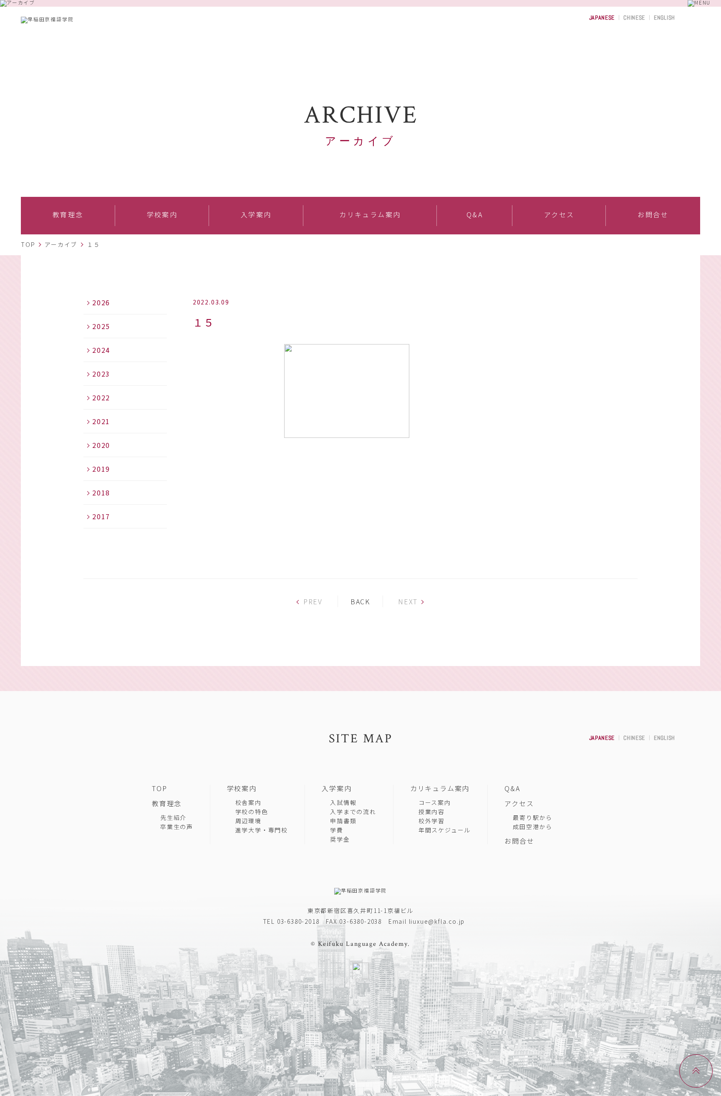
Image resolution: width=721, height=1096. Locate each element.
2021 (101, 421)
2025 (101, 326)
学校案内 (242, 788)
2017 (101, 516)
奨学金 (340, 839)
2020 (101, 445)
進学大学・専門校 (261, 829)
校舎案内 (248, 802)
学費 (336, 829)
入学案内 (336, 788)
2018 (101, 492)
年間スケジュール (444, 829)
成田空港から (532, 826)
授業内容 (431, 811)
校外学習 (431, 820)
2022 (101, 397)
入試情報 (343, 802)
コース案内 (434, 802)
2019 (101, 468)
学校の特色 (251, 811)
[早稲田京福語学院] (81, 20)
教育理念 (167, 803)
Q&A (512, 788)
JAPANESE (602, 17)
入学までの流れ (353, 811)
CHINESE (634, 17)
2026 (101, 302)
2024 (101, 350)
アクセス (519, 803)
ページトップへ (712, 1057)
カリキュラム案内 (439, 788)
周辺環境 (248, 820)
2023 (101, 373)
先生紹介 (173, 817)
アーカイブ (61, 244)
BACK (360, 601)
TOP (28, 244)
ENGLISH (664, 17)
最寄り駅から (532, 817)
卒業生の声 (176, 826)
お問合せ (519, 840)
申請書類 (343, 820)
